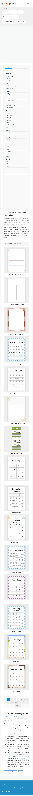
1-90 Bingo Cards (20, 21)
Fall (8, 147)
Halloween (10, 100)
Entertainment (14, 17)
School (8, 133)
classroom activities (19, 758)
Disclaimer (25, 788)
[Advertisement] (16, 44)
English (9, 137)
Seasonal (5, 17)
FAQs (9, 791)
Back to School (11, 135)
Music (8, 81)
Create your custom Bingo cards (13, 770)
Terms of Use (9, 788)
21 (19, 702)
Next (17, 705)
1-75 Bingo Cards (7, 21)
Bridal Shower (11, 122)
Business (8, 73)
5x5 (8, 166)
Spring (8, 149)
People (8, 130)
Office (7, 127)
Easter (9, 98)
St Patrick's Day (11, 105)
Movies (9, 78)
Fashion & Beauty (11, 86)
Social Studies (10, 142)
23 (27, 702)
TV (8, 83)
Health (8, 91)
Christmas (10, 96)
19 (12, 702)
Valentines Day (11, 125)
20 (16, 702)
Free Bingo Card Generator (15, 716)
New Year (9, 103)
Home (2, 788)
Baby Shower (10, 118)
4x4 (8, 164)
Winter (9, 154)
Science (9, 139)
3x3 (8, 161)
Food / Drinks (10, 88)
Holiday (21, 12)
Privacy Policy (17, 788)
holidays (27, 756)
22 (23, 702)
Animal (8, 71)
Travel (7, 169)
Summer (9, 151)
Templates (9, 159)
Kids (7, 110)
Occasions (13, 12)
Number (5, 12)
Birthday (9, 120)
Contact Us (4, 791)
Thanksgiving (10, 107)
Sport (7, 156)
